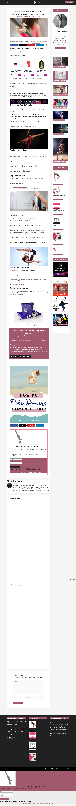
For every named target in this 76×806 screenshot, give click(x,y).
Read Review (60, 184)
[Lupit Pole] (57, 235)
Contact (72, 768)
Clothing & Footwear (60, 107)
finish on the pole (15, 270)
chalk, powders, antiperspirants (20, 187)
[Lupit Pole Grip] (54, 248)
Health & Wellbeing (59, 161)
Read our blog (60, 47)
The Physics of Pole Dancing (20, 284)
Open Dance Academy (15, 335)
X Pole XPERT (31, 729)
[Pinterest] (12, 738)
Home (16, 11)
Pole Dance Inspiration (28, 16)
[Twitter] (8, 738)
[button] (69, 2)
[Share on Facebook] (14, 45)
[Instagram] (10, 738)
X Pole (23, 324)
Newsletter (44, 768)
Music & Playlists (58, 120)
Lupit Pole (31, 761)
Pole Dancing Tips (22, 11)
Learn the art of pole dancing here (20, 356)
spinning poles (20, 223)
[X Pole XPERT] (57, 175)
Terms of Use (51, 768)
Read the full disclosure (36, 43)
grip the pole (43, 178)
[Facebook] (14, 738)
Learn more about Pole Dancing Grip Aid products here (22, 211)
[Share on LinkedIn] (40, 45)
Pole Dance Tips (58, 134)
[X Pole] (57, 220)
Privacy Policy (17, 455)
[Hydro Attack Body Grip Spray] (57, 190)
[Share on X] (23, 45)
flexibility (36, 223)
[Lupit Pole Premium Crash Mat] (57, 205)
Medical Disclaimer (59, 768)
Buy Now (55, 184)
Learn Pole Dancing (59, 66)
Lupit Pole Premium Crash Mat (35, 740)
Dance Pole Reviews (59, 80)
